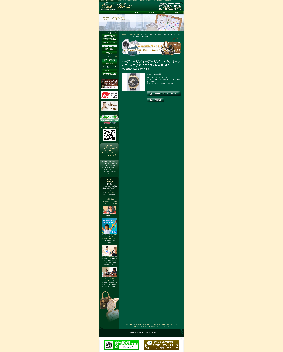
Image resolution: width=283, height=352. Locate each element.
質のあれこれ (146, 326)
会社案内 (138, 324)
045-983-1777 (112, 192)
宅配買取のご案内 (159, 324)
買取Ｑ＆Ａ (137, 326)
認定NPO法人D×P (107, 256)
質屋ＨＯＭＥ (130, 324)
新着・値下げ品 (134, 34)
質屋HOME (125, 34)
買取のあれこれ (147, 324)
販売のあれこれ (157, 326)
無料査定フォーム (172, 324)
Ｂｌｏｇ (166, 326)
